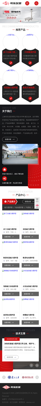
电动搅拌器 (19, 207)
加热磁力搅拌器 (28, 229)
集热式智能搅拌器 (30, 87)
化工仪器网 (13, 402)
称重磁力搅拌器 (28, 315)
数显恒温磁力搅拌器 (10, 258)
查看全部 (28, 201)
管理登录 (22, 402)
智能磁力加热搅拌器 (10, 286)
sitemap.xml (30, 402)
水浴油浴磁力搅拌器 (30, 286)
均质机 (28, 207)
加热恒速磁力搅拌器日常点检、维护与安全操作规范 (20, 344)
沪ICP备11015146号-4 (16, 399)
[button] (18, 21)
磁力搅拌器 (8, 207)
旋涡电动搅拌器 (9, 315)
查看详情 (8, 139)
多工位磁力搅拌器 (10, 52)
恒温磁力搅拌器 (11, 87)
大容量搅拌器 (30, 52)
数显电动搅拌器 (28, 258)
